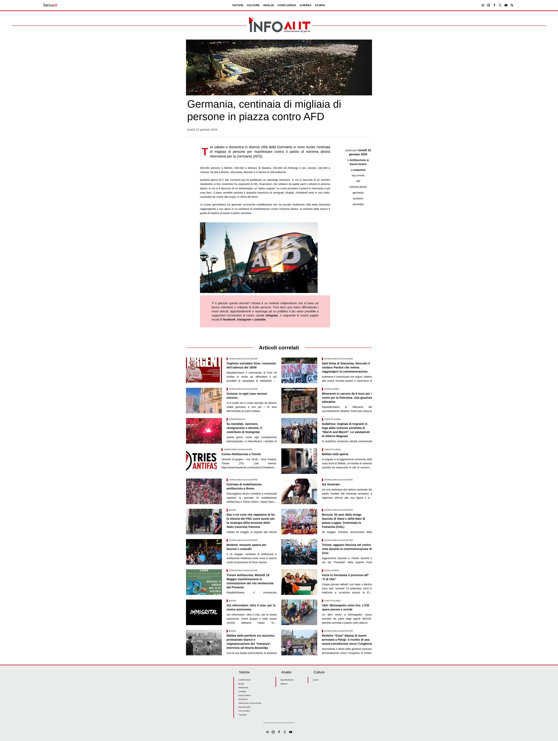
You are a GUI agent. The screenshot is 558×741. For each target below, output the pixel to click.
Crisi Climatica (244, 711)
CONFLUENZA (287, 5)
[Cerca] (512, 5)
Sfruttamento (243, 688)
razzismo (358, 198)
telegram (272, 315)
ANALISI (268, 5)
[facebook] (494, 5)
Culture (316, 680)
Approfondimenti (287, 680)
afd (358, 181)
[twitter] (500, 5)
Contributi (242, 692)
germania (358, 192)
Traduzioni (242, 715)
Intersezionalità (237, 419)
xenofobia (358, 204)
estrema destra (358, 186)
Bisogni (232, 510)
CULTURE (253, 5)
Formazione (243, 699)
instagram (244, 319)
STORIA (320, 5)
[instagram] (488, 5)
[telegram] (483, 5)
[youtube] (506, 5)
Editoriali (283, 684)
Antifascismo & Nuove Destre (243, 359)
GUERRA (305, 5)
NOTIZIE (238, 5)
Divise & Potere (331, 389)
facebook (229, 319)
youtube (260, 319)
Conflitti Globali (332, 419)
